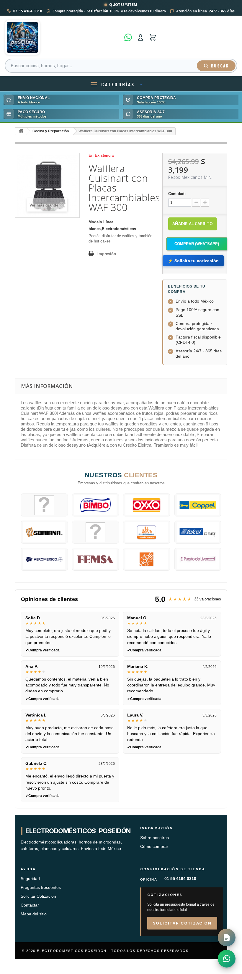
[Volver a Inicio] (21, 131)
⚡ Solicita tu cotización (193, 260)
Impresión (106, 254)
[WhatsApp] (128, 37)
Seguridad (30, 878)
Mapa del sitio (34, 914)
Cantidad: (177, 194)
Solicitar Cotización (38, 896)
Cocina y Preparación (50, 131)
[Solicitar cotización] (227, 937)
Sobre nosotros (154, 838)
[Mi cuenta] (140, 37)
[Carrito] (153, 37)
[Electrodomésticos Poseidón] (63, 37)
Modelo (95, 222)
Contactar (30, 905)
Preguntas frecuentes (41, 887)
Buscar (220, 66)
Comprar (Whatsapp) (196, 244)
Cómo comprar (154, 846)
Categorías (118, 84)
